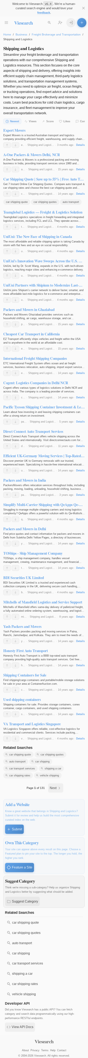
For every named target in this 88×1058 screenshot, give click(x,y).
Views (32, 121)
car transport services (22, 768)
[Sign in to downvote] (15, 145)
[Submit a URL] (81, 22)
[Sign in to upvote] (7, 145)
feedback (43, 12)
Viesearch (23, 22)
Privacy (34, 1050)
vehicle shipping (49, 775)
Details (80, 144)
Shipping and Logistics (40, 144)
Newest (14, 121)
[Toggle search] (49, 22)
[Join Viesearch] (60, 22)
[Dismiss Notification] (83, 8)
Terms (45, 1050)
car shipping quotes (45, 201)
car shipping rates (19, 775)
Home (7, 34)
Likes (66, 121)
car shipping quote (17, 201)
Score (50, 121)
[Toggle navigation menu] (6, 22)
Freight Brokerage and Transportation (56, 34)
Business (21, 34)
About (25, 1050)
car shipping (42, 761)
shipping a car (53, 768)
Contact (61, 1050)
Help (52, 1050)
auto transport (71, 201)
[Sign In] (71, 22)
